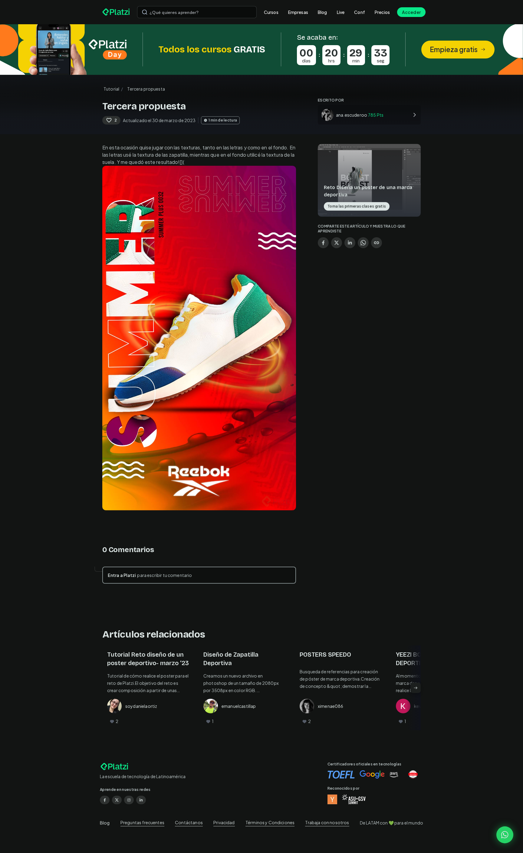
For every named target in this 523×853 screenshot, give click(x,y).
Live (341, 12)
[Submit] (144, 12)
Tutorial (111, 89)
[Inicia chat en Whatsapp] (504, 834)
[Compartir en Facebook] (323, 242)
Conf (359, 12)
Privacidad (224, 822)
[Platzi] (116, 12)
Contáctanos (189, 822)
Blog (322, 12)
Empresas (298, 12)
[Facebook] (105, 800)
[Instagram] (129, 800)
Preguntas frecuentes (142, 822)
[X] (117, 800)
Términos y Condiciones (269, 822)
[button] (261, 49)
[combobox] (197, 12)
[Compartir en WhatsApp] (363, 242)
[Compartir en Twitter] (336, 242)
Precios (382, 12)
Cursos (271, 12)
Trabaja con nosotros (327, 822)
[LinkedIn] (141, 800)
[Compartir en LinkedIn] (349, 242)
